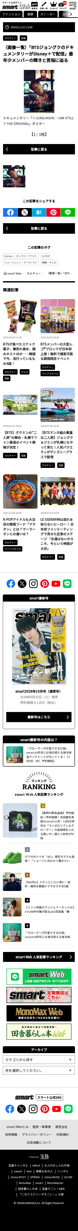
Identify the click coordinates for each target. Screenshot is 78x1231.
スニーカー (47, 14)
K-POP (45, 256)
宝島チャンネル (18, 1165)
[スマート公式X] (22, 585)
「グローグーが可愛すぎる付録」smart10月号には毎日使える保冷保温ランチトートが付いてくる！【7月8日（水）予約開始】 (49, 935)
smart (39, 1183)
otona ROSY (18, 1177)
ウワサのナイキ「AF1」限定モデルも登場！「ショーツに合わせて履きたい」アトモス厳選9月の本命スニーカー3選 (50, 859)
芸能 (23, 38)
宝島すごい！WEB (53, 1189)
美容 (30, 14)
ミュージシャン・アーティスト (20, 262)
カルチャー (10, 38)
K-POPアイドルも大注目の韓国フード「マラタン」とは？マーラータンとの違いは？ (19, 526)
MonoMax (25, 1183)
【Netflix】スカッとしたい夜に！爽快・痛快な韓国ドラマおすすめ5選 (47, 884)
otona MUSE (52, 1177)
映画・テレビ (49, 262)
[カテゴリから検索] (39, 1059)
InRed (36, 1165)
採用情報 (11, 1134)
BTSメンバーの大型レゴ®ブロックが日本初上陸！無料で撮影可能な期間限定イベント (57, 351)
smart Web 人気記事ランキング (39, 957)
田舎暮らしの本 (28, 1189)
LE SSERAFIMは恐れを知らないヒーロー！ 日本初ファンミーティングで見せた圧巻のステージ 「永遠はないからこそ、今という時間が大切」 (57, 534)
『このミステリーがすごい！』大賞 (41, 1194)
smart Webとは (17, 1126)
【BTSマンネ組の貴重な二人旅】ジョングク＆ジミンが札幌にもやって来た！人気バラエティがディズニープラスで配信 (57, 444)
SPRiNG (35, 1177)
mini (29, 1171)
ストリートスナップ (62, 5)
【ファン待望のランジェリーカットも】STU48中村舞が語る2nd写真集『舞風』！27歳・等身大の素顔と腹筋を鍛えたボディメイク (49, 909)
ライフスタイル (50, 373)
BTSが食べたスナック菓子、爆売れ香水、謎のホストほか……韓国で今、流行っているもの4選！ (19, 354)
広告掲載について (39, 1142)
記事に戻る (39, 149)
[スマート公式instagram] (33, 585)
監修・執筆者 (42, 1126)
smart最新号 (33, 5)
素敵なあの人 (44, 1171)
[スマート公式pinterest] (44, 585)
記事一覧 (43, 5)
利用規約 (62, 1134)
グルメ (24, 371)
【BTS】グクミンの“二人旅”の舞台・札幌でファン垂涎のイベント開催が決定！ (20, 439)
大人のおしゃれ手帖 (57, 1165)
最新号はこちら (39, 717)
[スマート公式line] (67, 585)
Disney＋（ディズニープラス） (21, 256)
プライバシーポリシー (37, 1134)
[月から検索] (39, 1070)
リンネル (62, 1171)
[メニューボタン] (72, 5)
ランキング (53, 5)
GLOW (68, 1177)
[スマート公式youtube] (56, 585)
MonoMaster (55, 1183)
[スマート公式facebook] (10, 585)
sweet (18, 1171)
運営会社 (61, 1126)
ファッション (11, 14)
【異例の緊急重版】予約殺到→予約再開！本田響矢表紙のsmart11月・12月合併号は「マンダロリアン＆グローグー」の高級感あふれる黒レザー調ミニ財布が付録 (57, 825)
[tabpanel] (39, 98)
